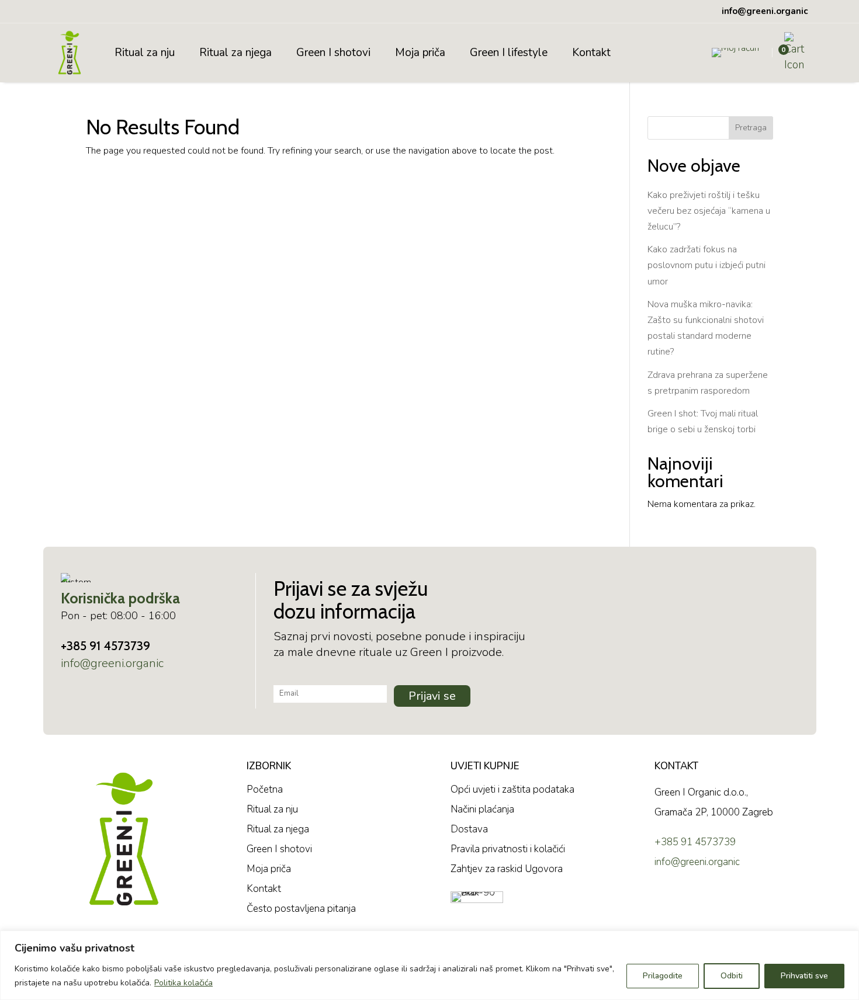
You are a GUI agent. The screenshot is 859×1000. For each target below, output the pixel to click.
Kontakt (591, 52)
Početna (265, 789)
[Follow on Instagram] (698, 902)
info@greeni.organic (112, 663)
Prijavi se (432, 696)
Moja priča (420, 52)
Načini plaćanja (482, 809)
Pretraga (751, 127)
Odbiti (732, 975)
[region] (429, 965)
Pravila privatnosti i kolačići (508, 849)
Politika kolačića (183, 982)
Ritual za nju (145, 52)
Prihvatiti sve (804, 975)
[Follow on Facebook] (666, 902)
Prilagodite (663, 975)
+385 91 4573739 (105, 645)
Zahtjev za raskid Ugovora (507, 869)
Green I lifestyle (509, 52)
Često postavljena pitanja (301, 908)
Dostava (469, 829)
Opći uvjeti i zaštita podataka (512, 789)
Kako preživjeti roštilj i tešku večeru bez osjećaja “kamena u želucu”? (708, 211)
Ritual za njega (235, 52)
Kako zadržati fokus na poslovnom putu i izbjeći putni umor (706, 265)
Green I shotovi (333, 52)
